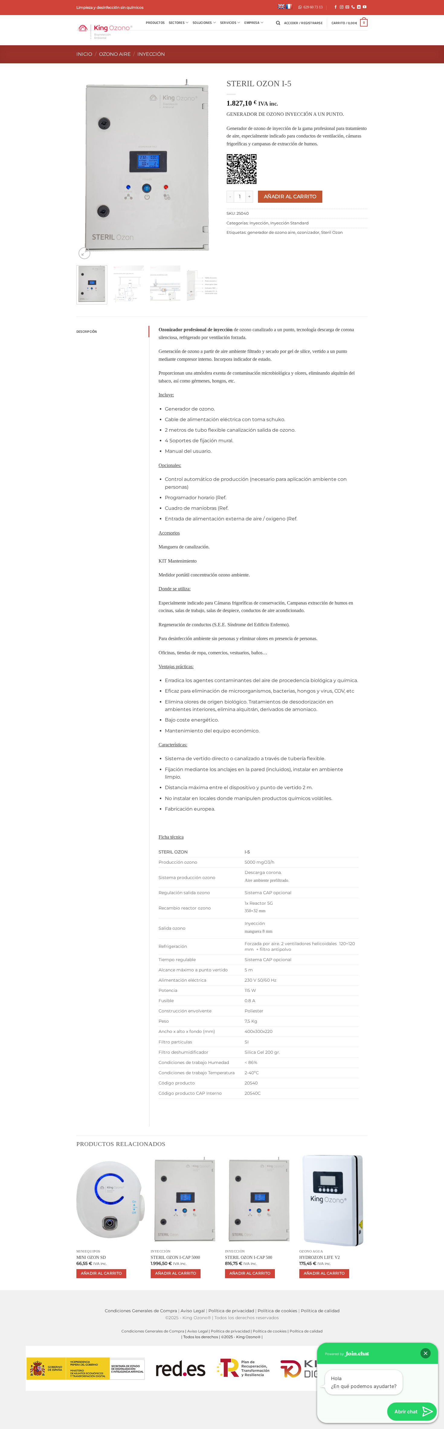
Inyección (151, 54)
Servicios (228, 22)
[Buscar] (278, 22)
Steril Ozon (332, 232)
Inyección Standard (289, 223)
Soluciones (202, 22)
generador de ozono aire (271, 232)
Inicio (84, 54)
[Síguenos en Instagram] (341, 7)
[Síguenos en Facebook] (335, 7)
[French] (289, 7)
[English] (281, 7)
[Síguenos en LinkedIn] (359, 7)
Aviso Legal (193, 1310)
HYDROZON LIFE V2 (319, 1257)
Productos (155, 22)
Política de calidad (320, 1310)
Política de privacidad (231, 1310)
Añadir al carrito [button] (101, 1273)
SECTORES (177, 22)
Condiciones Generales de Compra (141, 1310)
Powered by (335, 1354)
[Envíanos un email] (347, 7)
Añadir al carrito (290, 196)
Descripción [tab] (86, 331)
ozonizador (308, 232)
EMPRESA (251, 22)
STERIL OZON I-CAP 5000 (175, 1257)
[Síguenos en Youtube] (364, 7)
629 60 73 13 (313, 7)
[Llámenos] (353, 7)
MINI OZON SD (91, 1257)
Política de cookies (277, 1310)
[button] (303, 22)
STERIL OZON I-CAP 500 (248, 1257)
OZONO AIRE (115, 54)
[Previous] (71, 168)
